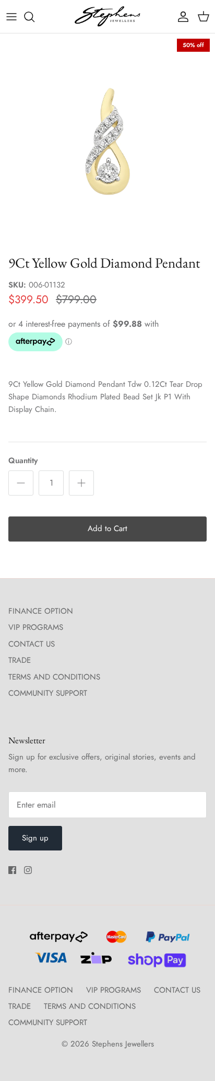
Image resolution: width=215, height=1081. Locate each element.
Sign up (35, 838)
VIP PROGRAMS (35, 627)
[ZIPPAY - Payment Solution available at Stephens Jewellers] (94, 962)
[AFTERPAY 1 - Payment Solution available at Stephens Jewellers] (57, 941)
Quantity (23, 460)
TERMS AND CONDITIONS (54, 677)
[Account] (180, 16)
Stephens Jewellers (123, 1044)
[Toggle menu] (11, 16)
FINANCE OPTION (40, 611)
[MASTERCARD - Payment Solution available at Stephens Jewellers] (115, 941)
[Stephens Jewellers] (107, 16)
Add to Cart (107, 528)
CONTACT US (31, 644)
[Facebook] (12, 870)
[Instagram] (28, 870)
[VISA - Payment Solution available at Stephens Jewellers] (49, 962)
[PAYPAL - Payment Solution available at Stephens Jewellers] (165, 941)
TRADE (19, 660)
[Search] (34, 16)
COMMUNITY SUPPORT (47, 693)
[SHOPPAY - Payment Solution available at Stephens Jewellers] (152, 962)
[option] (107, 141)
